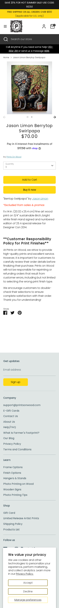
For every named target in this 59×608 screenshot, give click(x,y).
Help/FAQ (9, 427)
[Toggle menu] (5, 26)
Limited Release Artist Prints (21, 518)
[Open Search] (5, 39)
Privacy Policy (12, 444)
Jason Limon (40, 199)
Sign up (15, 382)
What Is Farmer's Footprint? (21, 433)
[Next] (54, 117)
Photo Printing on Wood (18, 484)
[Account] (44, 25)
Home (6, 57)
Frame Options (13, 467)
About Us (9, 422)
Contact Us (10, 416)
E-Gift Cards (11, 411)
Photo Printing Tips (15, 495)
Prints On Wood (13, 156)
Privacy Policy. (25, 574)
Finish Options (12, 473)
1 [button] (27, 117)
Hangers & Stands (14, 478)
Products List (11, 529)
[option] (29, 87)
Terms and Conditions (17, 449)
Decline (28, 591)
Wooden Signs (12, 489)
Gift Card (9, 513)
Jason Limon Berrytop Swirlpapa (29, 57)
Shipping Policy (12, 524)
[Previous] (4, 117)
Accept (28, 583)
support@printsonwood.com (21, 405)
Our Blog (8, 438)
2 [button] (31, 116)
